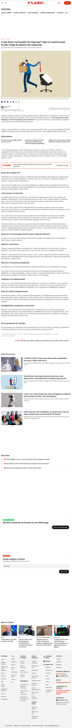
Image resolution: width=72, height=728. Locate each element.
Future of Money (13, 675)
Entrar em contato (61, 673)
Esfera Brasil (46, 637)
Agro (47, 684)
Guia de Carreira (6, 12)
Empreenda (49, 687)
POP (12, 682)
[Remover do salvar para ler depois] (19, 102)
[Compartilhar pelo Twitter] (13, 102)
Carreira (6, 9)
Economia (3, 679)
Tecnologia (14, 672)
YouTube (58, 659)
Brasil (2, 673)
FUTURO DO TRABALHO (19, 12)
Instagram (59, 664)
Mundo (13, 656)
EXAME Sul (35, 670)
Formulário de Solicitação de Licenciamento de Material (63, 692)
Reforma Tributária (34, 662)
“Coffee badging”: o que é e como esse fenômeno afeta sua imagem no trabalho (28, 459)
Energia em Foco (36, 680)
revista (48, 661)
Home (2, 39)
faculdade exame (48, 657)
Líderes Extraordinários (36, 688)
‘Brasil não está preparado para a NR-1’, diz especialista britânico (23, 468)
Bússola (34, 673)
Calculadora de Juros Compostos (24, 692)
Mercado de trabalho (8, 336)
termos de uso (16, 725)
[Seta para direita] (68, 12)
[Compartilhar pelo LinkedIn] (7, 102)
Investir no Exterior (34, 684)
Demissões (40, 334)
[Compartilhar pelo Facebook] (5, 102)
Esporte (13, 664)
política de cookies (26, 725)
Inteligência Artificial (4, 689)
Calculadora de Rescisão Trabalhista (24, 686)
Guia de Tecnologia (23, 666)
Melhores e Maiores (35, 708)
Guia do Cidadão (22, 662)
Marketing (14, 662)
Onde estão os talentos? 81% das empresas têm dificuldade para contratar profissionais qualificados (34, 141)
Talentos (20, 334)
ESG (2, 681)
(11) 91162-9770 (63, 676)
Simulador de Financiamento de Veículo (24, 698)
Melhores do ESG (35, 712)
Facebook (58, 667)
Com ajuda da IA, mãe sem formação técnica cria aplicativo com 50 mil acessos (27, 463)
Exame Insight (3, 685)
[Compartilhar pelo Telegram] (10, 102)
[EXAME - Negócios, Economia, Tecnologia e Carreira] (36, 3)
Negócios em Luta (35, 693)
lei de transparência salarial (52, 725)
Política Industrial (34, 697)
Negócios (3, 696)
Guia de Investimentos (24, 671)
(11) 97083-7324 (63, 700)
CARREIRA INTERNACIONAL (47, 12)
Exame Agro (13, 668)
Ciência (13, 679)
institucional (8, 725)
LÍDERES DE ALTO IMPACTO (4, 668)
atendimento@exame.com (63, 682)
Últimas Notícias (3, 663)
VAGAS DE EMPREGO (32, 12)
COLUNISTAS (4, 699)
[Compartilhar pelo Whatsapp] (2, 102)
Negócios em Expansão (35, 717)
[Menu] (2, 3)
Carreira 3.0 (49, 670)
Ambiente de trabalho (51, 334)
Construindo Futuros (35, 676)
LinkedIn (58, 662)
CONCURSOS (60, 12)
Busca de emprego (30, 334)
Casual (13, 659)
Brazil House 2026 (35, 666)
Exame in (48, 667)
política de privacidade (38, 725)
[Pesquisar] (5, 3)
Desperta (48, 673)
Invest (2, 693)
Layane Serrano (7, 106)
